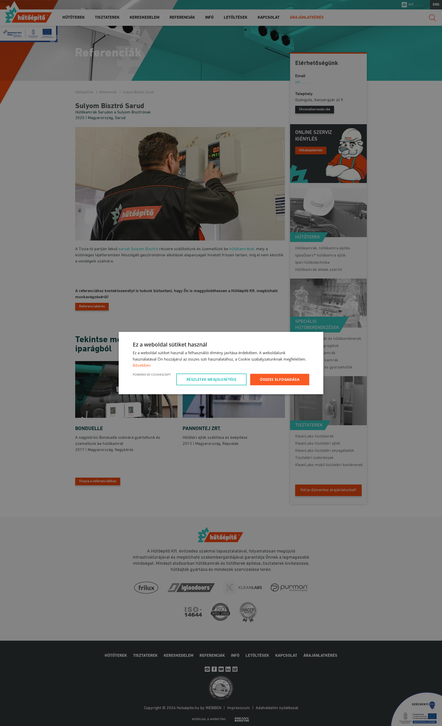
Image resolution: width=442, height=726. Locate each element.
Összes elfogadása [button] (280, 379)
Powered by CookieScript (152, 374)
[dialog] (221, 363)
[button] (212, 379)
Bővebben (142, 365)
